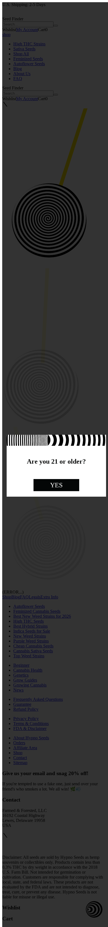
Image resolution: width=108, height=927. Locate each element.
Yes (56, 485)
